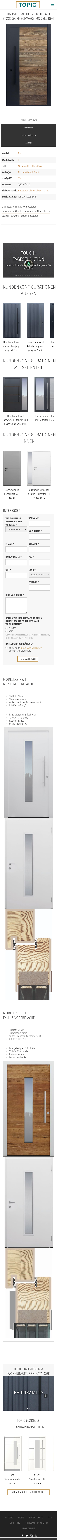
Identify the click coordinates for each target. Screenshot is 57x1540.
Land (32, 570)
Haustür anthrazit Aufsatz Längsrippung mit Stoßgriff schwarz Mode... (11, 350)
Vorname (34, 518)
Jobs (28, 231)
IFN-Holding (28, 1528)
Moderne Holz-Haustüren (30, 166)
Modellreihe (28, 127)
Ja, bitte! (13, 628)
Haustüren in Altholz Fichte (37, 211)
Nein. (11, 631)
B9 (19, 153)
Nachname (35, 531)
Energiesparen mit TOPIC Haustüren (19, 206)
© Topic (9, 1517)
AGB (50, 1517)
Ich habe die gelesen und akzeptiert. (25, 649)
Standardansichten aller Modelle (28, 1492)
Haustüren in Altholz (12, 211)
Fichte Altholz (24, 172)
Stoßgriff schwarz (10, 215)
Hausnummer (13, 556)
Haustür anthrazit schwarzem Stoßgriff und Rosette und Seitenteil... (16, 420)
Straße (34, 544)
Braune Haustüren (29, 215)
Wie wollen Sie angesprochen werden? (13, 521)
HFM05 (35, 172)
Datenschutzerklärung (19, 643)
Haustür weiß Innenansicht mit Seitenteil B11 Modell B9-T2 (39, 494)
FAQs (28, 237)
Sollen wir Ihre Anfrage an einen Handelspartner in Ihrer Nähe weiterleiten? (23, 621)
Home (21, 1517)
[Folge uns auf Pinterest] (27, 1536)
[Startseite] (26, 5)
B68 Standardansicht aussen (12, 1479)
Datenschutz (36, 1517)
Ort (8, 569)
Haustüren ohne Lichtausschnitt (33, 190)
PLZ (31, 556)
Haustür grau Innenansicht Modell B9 (12, 494)
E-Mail (9, 544)
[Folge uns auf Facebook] (22, 1536)
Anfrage (29, 143)
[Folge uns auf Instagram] (31, 1536)
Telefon (34, 582)
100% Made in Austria (37, 1523)
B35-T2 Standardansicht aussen (37, 1479)
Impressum (14, 1523)
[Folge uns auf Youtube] (36, 1536)
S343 (20, 178)
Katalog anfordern (28, 135)
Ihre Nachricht (14, 595)
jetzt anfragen (28, 658)
